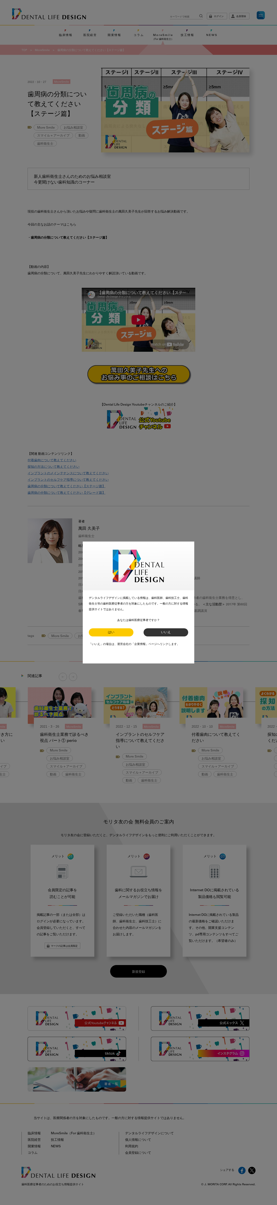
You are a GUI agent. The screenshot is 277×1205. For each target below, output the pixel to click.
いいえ (166, 632)
